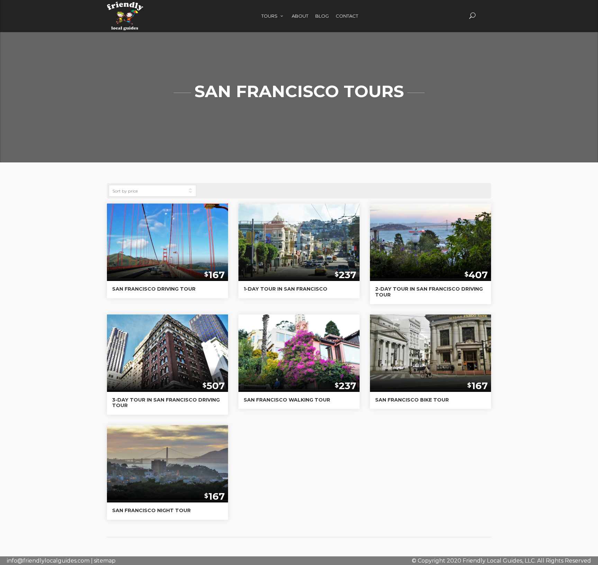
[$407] (430, 237)
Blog (322, 16)
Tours (270, 16)
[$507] (167, 348)
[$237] (299, 237)
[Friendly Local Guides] (125, 7)
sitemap (105, 560)
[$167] (167, 237)
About (300, 16)
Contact (347, 16)
